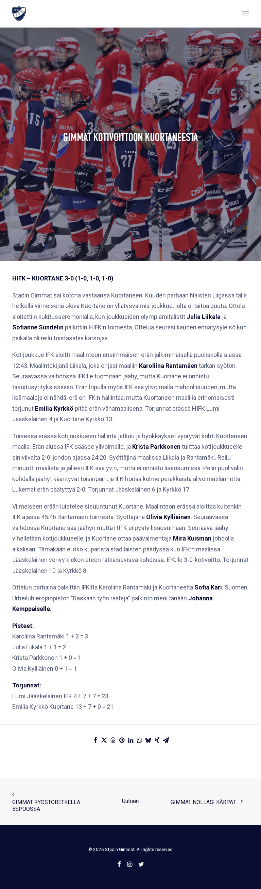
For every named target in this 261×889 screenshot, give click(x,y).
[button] (245, 14)
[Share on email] (166, 740)
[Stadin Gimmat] (19, 13)
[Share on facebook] (95, 740)
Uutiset (130, 801)
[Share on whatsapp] (139, 740)
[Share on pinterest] (122, 740)
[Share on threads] (113, 740)
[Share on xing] (157, 740)
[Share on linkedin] (130, 740)
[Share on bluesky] (148, 740)
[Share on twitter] (104, 740)
